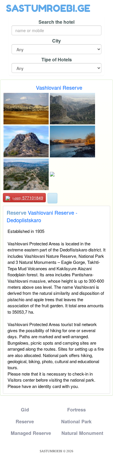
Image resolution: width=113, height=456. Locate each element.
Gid (25, 409)
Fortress (76, 409)
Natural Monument (82, 433)
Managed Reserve (31, 433)
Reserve (16, 212)
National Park (76, 421)
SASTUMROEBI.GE (48, 8)
